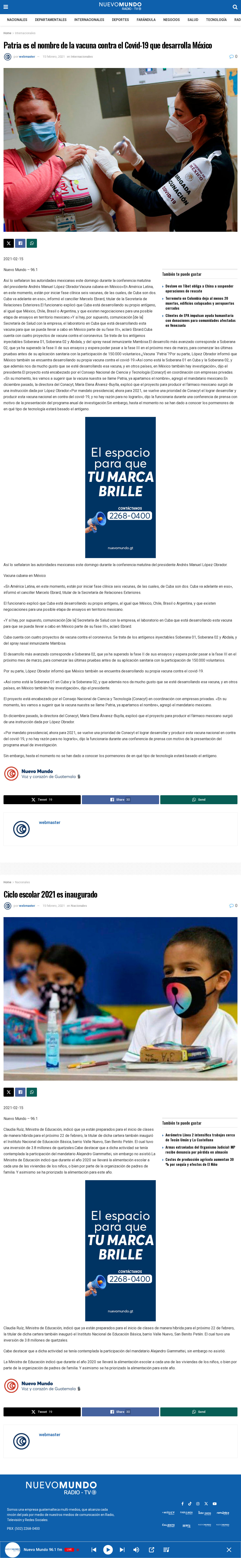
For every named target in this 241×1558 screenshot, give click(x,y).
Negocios (171, 19)
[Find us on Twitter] (206, 1504)
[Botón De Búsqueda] (235, 7)
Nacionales (17, 19)
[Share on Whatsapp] (32, 243)
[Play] (108, 1550)
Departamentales (51, 19)
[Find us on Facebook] (182, 1504)
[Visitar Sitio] (120, 7)
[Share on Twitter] (9, 243)
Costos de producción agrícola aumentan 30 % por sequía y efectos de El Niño (199, 1162)
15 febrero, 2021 (54, 56)
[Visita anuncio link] (120, 487)
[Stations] (166, 1550)
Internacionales (89, 19)
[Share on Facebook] (20, 243)
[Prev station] (122, 1549)
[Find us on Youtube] (215, 1504)
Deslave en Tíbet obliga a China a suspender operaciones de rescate (199, 288)
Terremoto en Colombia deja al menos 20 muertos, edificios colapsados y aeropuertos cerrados (199, 303)
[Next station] (93, 1549)
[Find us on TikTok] (190, 1504)
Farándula (146, 19)
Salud (193, 19)
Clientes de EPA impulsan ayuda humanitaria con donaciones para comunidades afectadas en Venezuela (200, 320)
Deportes (120, 19)
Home (7, 33)
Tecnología (216, 19)
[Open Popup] (151, 1549)
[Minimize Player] (229, 1549)
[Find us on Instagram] (198, 1504)
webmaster (27, 56)
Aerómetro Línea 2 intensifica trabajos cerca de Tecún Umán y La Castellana (200, 1137)
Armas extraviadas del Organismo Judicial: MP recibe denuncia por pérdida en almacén (200, 1149)
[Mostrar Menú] (6, 7)
